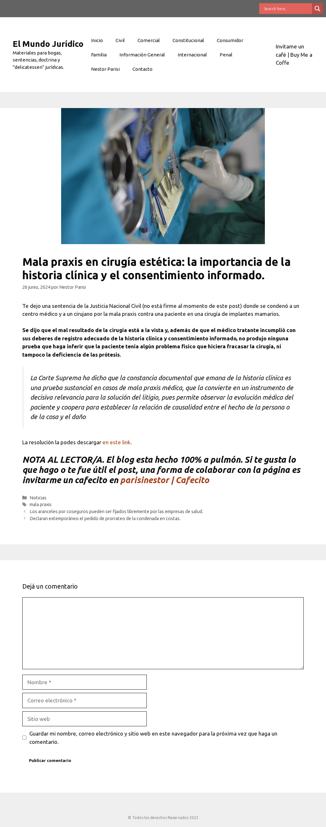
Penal (226, 54)
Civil (120, 40)
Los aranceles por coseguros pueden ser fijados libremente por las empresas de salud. (116, 511)
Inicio (97, 40)
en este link (117, 442)
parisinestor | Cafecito (164, 480)
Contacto (142, 69)
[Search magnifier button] (317, 8)
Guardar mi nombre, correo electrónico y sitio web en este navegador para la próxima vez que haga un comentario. (153, 737)
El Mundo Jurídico (48, 43)
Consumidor (230, 40)
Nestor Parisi (105, 69)
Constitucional (188, 40)
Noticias (38, 497)
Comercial (149, 40)
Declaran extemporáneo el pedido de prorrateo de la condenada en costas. (105, 518)
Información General (142, 54)
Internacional (192, 54)
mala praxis (41, 504)
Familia (99, 54)
